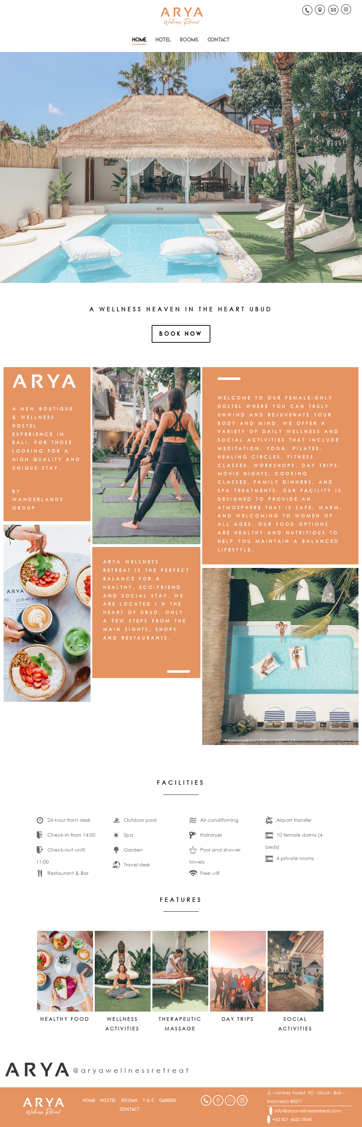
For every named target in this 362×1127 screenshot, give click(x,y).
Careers (167, 1100)
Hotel (163, 39)
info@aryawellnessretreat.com (307, 1111)
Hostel (108, 1100)
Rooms (189, 39)
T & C (148, 1100)
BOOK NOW (181, 333)
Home (139, 39)
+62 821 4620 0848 (291, 1119)
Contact (219, 39)
